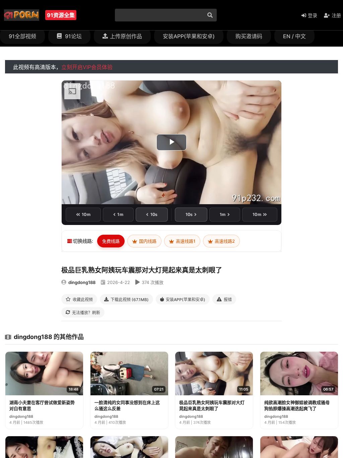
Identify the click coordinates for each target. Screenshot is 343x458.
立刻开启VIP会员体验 (87, 67)
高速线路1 (185, 241)
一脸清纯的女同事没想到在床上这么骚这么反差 (127, 405)
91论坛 (73, 36)
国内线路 (147, 241)
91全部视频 (22, 36)
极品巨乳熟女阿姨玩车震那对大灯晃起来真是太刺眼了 (212, 405)
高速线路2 (224, 241)
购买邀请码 (248, 36)
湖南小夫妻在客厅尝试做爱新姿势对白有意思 (42, 405)
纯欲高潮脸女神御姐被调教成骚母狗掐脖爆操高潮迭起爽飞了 (297, 405)
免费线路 (111, 241)
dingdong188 (81, 282)
